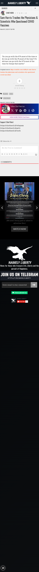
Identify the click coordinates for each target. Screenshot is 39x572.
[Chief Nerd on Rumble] (20, 13)
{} (23, 154)
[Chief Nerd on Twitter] (15, 13)
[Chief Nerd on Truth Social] (17, 13)
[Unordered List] (14, 154)
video (11, 94)
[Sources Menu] (37, 3)
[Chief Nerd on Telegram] (22, 13)
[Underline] (7, 154)
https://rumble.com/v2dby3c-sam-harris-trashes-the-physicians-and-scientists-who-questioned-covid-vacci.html (18, 72)
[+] (26, 154)
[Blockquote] (16, 154)
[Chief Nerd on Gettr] (24, 13)
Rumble (5, 94)
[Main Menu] (2, 3)
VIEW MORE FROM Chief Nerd (19, 117)
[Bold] (2, 154)
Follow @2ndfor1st (20, 293)
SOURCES (4, 8)
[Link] (21, 154)
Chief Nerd (9, 13)
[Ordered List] (12, 154)
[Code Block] (19, 154)
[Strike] (9, 154)
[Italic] (4, 154)
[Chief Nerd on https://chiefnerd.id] (26, 13)
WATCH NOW (19, 229)
